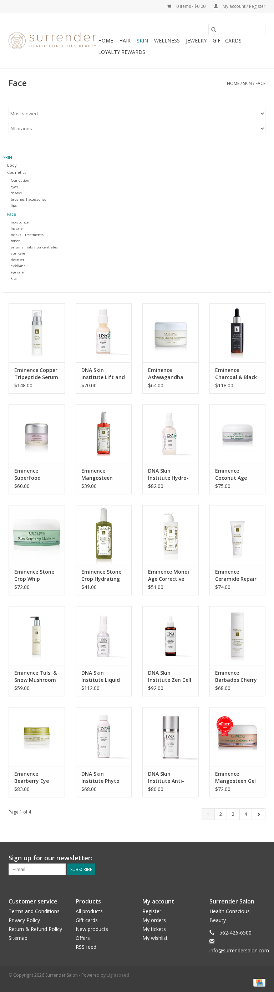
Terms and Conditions (34, 911)
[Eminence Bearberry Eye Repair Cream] (37, 736)
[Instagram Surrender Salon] (259, 858)
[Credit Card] (258, 982)
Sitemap (18, 938)
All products (89, 911)
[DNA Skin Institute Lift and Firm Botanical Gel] (104, 332)
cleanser (17, 259)
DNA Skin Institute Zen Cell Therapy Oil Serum (169, 676)
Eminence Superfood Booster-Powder (34, 474)
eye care (17, 272)
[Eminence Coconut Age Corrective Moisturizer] (237, 433)
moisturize (20, 222)
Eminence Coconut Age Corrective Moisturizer (231, 474)
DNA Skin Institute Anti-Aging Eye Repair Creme (169, 777)
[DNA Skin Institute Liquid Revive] (104, 635)
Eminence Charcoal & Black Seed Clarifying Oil (236, 374)
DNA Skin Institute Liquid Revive (100, 676)
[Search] (213, 29)
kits (14, 278)
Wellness (167, 40)
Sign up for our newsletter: (50, 858)
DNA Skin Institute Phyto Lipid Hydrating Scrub (100, 777)
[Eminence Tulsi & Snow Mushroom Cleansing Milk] (37, 635)
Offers (83, 938)
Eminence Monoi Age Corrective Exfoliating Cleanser (168, 575)
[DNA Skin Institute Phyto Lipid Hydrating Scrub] (104, 736)
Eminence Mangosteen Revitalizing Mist (102, 474)
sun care (18, 253)
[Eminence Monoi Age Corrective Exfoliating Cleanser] (170, 534)
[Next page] (258, 814)
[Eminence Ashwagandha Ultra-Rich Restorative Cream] (170, 332)
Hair (125, 40)
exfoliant (18, 265)
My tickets (154, 929)
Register (151, 911)
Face (260, 83)
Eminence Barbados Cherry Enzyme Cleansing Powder (237, 676)
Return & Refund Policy (35, 929)
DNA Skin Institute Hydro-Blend (168, 474)
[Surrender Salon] (52, 41)
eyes (14, 187)
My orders (154, 920)
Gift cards (227, 40)
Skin (142, 40)
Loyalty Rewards (121, 52)
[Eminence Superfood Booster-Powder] (37, 433)
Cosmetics (16, 172)
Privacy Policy (24, 920)
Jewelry (196, 40)
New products (92, 929)
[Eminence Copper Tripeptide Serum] (37, 332)
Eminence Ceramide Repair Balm (236, 575)
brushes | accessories (28, 199)
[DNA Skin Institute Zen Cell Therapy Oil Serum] (170, 635)
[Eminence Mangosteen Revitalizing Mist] (104, 433)
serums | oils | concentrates (34, 247)
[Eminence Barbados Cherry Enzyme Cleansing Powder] (237, 635)
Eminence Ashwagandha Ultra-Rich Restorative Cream (165, 374)
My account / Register (243, 6)
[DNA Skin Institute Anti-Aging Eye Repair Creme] (170, 736)
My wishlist (155, 938)
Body (11, 165)
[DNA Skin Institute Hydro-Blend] (170, 433)
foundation (20, 180)
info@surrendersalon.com (239, 950)
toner (15, 240)
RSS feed (86, 946)
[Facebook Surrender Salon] (247, 858)
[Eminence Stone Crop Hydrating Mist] (104, 534)
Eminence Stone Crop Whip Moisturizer (34, 575)
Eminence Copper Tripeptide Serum (36, 374)
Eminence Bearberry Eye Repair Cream (31, 777)
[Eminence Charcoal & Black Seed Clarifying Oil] (237, 332)
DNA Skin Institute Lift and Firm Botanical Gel (103, 374)
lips (14, 205)
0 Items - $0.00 (191, 6)
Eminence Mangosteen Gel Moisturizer (235, 777)
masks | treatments (27, 234)
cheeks (16, 193)
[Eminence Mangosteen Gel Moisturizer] (237, 736)
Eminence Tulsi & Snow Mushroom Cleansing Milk (35, 676)
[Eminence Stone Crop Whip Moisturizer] (37, 534)
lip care (16, 228)
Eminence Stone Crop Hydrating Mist (101, 575)
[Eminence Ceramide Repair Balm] (237, 534)
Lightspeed (118, 975)
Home (105, 40)
